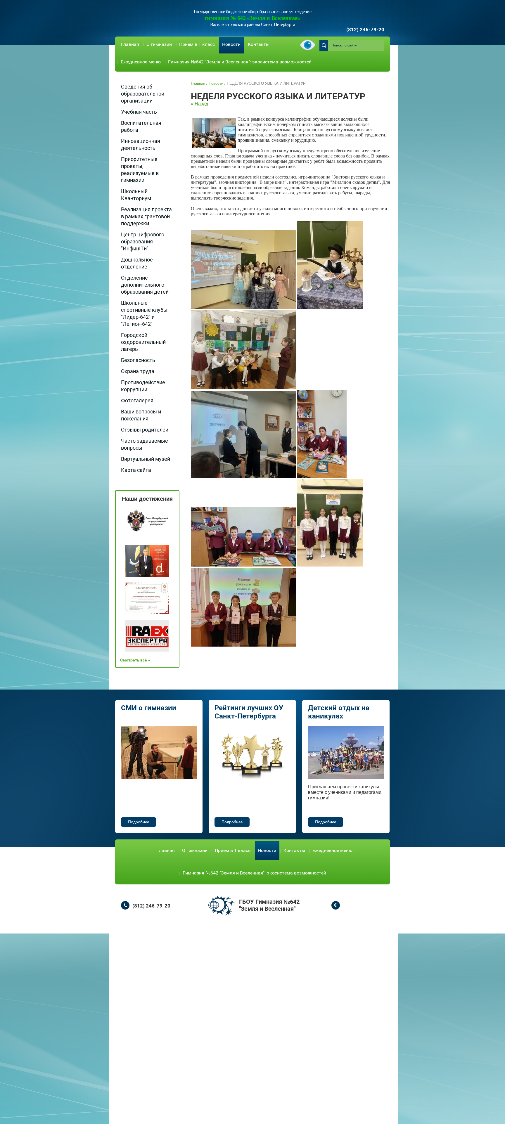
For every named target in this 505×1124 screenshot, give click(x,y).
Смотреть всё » (135, 660)
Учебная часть (139, 112)
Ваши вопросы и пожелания (141, 415)
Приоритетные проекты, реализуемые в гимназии (140, 169)
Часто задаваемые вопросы (144, 444)
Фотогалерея (137, 400)
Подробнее (138, 822)
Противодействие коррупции (143, 385)
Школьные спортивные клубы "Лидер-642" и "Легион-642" (144, 313)
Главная (130, 44)
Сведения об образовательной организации (142, 94)
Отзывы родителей (144, 430)
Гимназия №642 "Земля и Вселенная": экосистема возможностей (240, 62)
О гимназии (159, 44)
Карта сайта (136, 470)
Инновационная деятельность (140, 144)
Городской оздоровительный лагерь (143, 342)
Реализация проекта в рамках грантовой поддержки (146, 216)
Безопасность (138, 360)
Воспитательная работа (141, 126)
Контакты (258, 44)
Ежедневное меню (141, 62)
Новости (231, 44)
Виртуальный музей (145, 459)
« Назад (199, 103)
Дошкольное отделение (137, 263)
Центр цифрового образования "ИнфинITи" (142, 241)
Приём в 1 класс (197, 44)
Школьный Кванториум (136, 194)
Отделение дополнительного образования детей (145, 285)
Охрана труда (137, 371)
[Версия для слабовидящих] (307, 45)
